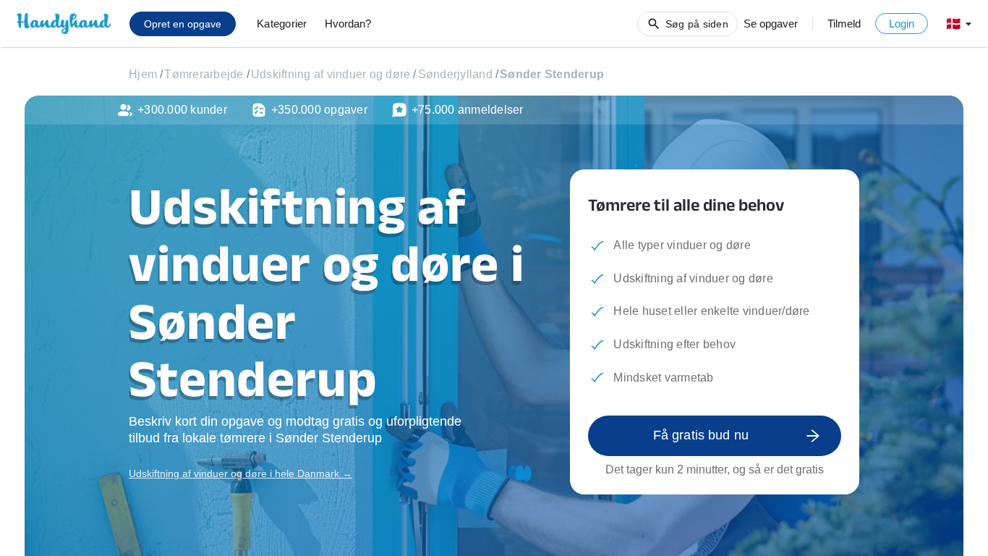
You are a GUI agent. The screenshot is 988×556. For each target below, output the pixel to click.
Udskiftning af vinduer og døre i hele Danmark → (240, 473)
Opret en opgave (182, 24)
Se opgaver (771, 23)
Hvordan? (348, 23)
